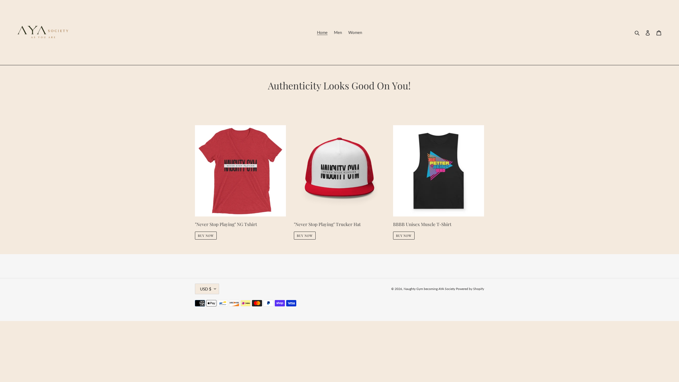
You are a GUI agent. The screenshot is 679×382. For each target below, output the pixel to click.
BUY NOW (206, 235)
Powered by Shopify (470, 289)
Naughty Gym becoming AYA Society (430, 289)
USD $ (205, 288)
